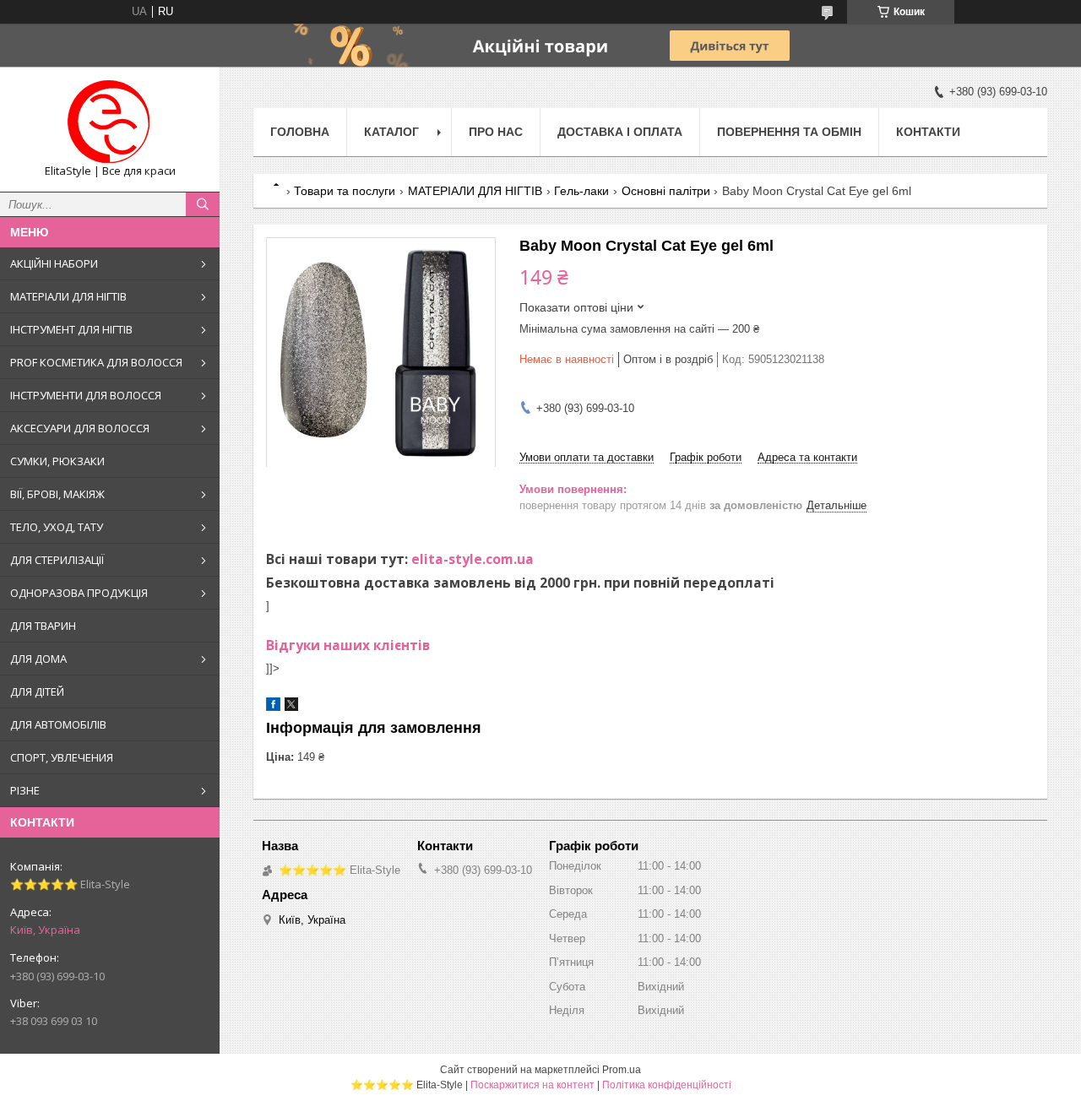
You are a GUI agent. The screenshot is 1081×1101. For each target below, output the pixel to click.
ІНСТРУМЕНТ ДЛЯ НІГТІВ (71, 329)
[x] (291, 707)
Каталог (391, 131)
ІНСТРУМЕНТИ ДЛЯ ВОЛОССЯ (85, 395)
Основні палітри (666, 191)
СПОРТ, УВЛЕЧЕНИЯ (61, 757)
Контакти (928, 131)
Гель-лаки (581, 191)
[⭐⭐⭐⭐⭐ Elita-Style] (110, 121)
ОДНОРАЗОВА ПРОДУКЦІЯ (79, 592)
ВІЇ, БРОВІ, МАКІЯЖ (57, 494)
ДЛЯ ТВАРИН (43, 625)
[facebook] (273, 707)
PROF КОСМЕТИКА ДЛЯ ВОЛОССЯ (96, 362)
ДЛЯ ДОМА (38, 658)
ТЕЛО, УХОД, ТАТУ (56, 526)
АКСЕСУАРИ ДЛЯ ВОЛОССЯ (79, 428)
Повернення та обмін (789, 131)
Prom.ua (621, 1070)
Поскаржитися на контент (532, 1085)
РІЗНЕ (25, 790)
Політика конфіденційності (666, 1085)
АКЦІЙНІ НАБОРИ (54, 263)
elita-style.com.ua (472, 559)
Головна (299, 131)
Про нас (496, 131)
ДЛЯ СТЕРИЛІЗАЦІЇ (57, 559)
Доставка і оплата (619, 131)
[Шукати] (203, 204)
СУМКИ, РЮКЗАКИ (57, 461)
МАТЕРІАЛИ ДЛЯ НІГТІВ (68, 296)
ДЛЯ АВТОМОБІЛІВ (58, 724)
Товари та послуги (344, 191)
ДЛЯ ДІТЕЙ (37, 691)
